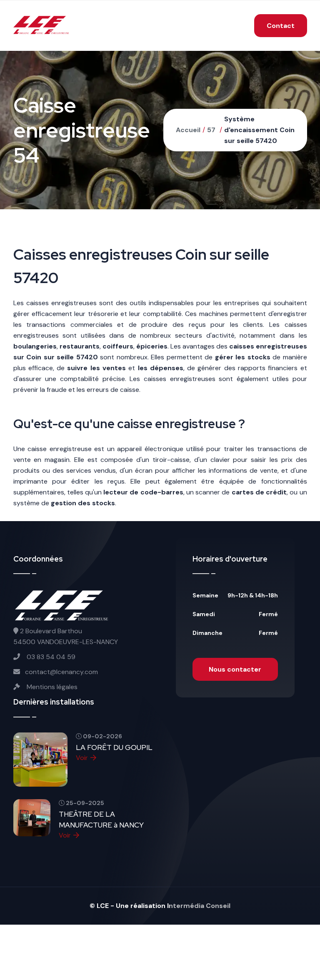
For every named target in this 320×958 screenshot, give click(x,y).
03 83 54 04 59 (50, 656)
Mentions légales (51, 686)
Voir (82, 757)
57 (211, 129)
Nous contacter (235, 669)
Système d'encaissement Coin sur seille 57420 (259, 130)
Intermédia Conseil (198, 905)
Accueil (188, 129)
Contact (281, 25)
